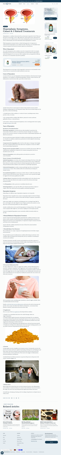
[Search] (53, 4)
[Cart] (57, 4)
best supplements (16, 311)
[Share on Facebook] (12, 398)
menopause (9, 123)
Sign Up (50, 18)
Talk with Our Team (34, 441)
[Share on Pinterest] (16, 398)
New (24, 3)
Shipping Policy (19, 439)
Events (37, 3)
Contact (18, 435)
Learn (28, 3)
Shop (55, 37)
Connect (32, 3)
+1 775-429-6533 (34, 439)
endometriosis (6, 168)
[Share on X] (14, 398)
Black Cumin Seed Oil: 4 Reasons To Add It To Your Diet (48, 422)
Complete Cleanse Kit (48, 55)
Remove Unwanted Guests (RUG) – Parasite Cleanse (21, 62)
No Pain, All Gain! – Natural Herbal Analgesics (28, 422)
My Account (19, 437)
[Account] (55, 4)
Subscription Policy (20, 443)
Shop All (20, 3)
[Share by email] (18, 398)
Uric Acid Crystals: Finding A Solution (7, 422)
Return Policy (19, 441)
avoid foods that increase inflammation (14, 304)
